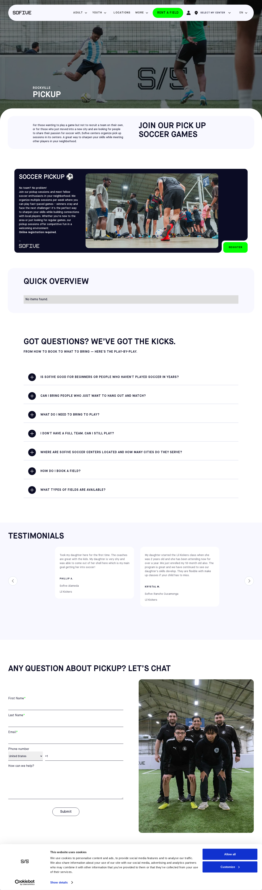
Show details (59, 882)
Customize (228, 866)
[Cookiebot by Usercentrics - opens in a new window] (25, 882)
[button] (80, 12)
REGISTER (235, 247)
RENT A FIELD (168, 12)
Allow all (230, 854)
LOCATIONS (122, 12)
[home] (22, 13)
